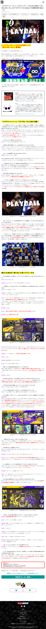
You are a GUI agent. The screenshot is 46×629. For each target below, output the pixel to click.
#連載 (4, 16)
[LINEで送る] (29, 590)
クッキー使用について (23, 614)
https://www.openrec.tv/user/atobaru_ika (28, 101)
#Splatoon (4, 14)
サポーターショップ (23, 620)
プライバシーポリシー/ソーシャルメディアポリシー (23, 611)
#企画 (42, 14)
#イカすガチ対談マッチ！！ (14, 14)
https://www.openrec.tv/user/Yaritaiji (27, 113)
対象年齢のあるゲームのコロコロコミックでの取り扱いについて (23, 623)
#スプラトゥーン (25, 14)
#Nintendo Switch (34, 14)
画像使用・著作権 (23, 612)
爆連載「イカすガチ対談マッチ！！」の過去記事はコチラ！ (23, 573)
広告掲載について (23, 616)
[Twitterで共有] (16, 590)
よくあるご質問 (23, 621)
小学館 (23, 609)
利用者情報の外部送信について (23, 618)
